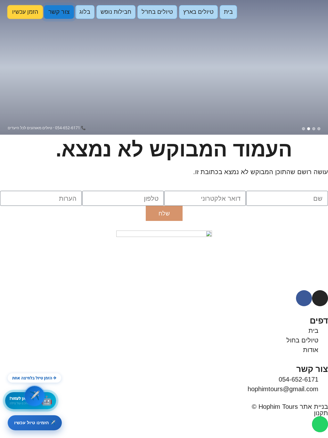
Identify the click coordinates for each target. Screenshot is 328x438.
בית (228, 12)
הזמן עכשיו (25, 12)
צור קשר (59, 11)
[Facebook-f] (304, 298)
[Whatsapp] (320, 424)
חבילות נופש (116, 12)
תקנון (321, 413)
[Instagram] (320, 298)
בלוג (84, 12)
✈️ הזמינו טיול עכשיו (34, 422)
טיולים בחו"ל (157, 12)
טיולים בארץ (198, 12)
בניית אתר (314, 406)
